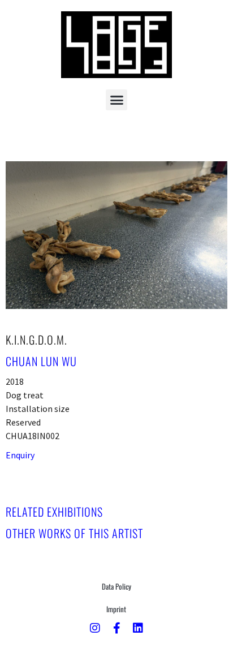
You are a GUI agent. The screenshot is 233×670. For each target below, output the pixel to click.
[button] (116, 100)
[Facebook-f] (116, 628)
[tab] (54, 511)
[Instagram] (95, 628)
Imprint (116, 609)
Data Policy (116, 586)
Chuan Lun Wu (41, 361)
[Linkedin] (138, 628)
